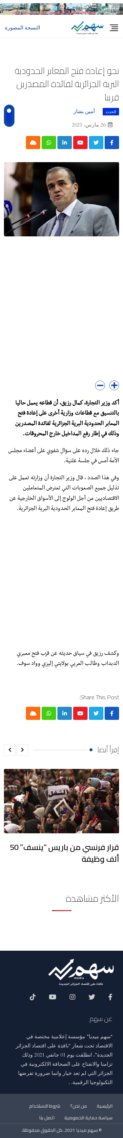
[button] (22, 750)
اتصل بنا (46, 1117)
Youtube (52, 999)
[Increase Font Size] (114, 385)
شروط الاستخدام (44, 1106)
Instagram (72, 999)
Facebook (110, 999)
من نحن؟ (78, 1106)
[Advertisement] (61, 313)
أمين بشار (84, 111)
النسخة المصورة (22, 27)
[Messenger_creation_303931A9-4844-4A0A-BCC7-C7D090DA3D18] (61, 8)
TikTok (32, 999)
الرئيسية (105, 1106)
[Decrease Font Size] (100, 385)
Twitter (92, 999)
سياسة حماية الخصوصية (88, 1117)
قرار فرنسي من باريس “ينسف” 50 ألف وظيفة (64, 853)
